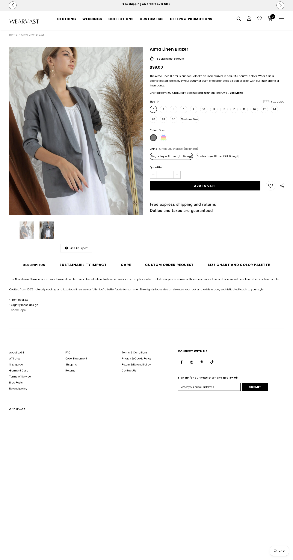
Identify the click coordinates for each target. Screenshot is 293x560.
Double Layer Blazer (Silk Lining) (217, 156)
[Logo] (24, 22)
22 (264, 109)
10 (203, 109)
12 (214, 109)
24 (274, 109)
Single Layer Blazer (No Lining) (171, 156)
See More (236, 93)
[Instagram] (192, 362)
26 (153, 119)
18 (244, 109)
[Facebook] (182, 362)
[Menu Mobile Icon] (281, 18)
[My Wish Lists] (259, 18)
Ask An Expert (79, 248)
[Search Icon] (239, 18)
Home (13, 34)
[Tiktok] (212, 362)
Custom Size (189, 119)
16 (234, 109)
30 (173, 119)
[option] (146, 4)
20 (254, 109)
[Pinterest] (202, 362)
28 (163, 119)
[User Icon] (249, 18)
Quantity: (156, 167)
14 (224, 109)
